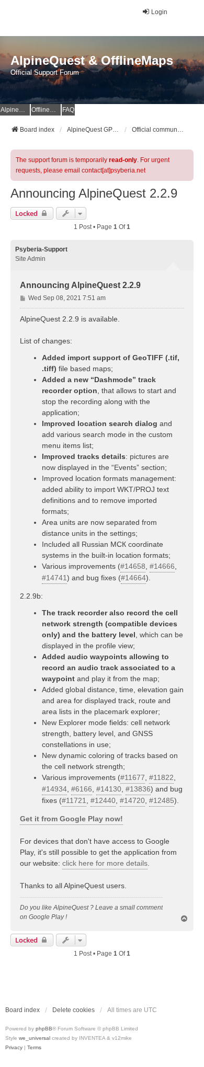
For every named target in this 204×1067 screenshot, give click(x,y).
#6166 (81, 789)
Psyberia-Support (41, 249)
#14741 (54, 577)
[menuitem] (13, 1047)
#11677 (132, 777)
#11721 (74, 800)
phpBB (44, 1028)
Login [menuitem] (159, 12)
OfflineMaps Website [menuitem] (46, 109)
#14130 (108, 789)
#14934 (54, 789)
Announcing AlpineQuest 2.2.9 (93, 193)
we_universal (34, 1038)
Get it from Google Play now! (71, 818)
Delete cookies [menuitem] (73, 1010)
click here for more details (105, 863)
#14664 (133, 577)
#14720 (132, 800)
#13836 (138, 789)
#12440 (103, 800)
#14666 (162, 566)
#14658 (132, 566)
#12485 (161, 800)
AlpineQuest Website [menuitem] (15, 109)
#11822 (161, 777)
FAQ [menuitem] (68, 109)
